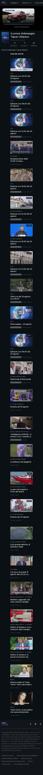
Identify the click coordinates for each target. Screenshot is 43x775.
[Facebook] (30, 724)
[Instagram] (35, 724)
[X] (40, 724)
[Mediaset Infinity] (4, 3)
